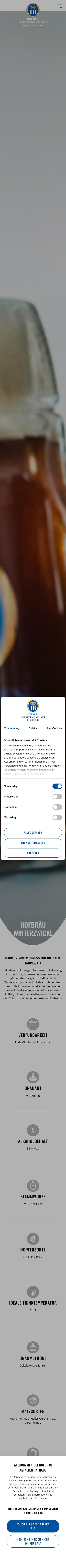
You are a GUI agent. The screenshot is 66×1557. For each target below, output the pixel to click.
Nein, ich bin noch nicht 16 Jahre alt (33, 1541)
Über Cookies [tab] (54, 728)
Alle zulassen (33, 832)
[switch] (57, 796)
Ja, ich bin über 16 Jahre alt (33, 1526)
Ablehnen (33, 853)
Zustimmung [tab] (11, 728)
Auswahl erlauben (33, 843)
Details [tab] (33, 728)
